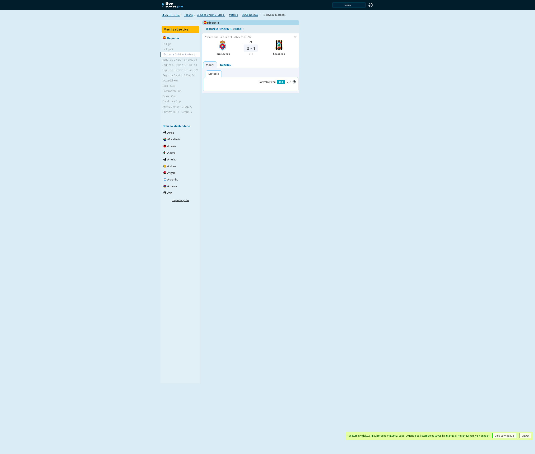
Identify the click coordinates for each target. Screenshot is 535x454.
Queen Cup (169, 96)
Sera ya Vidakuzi (505, 435)
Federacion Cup (172, 91)
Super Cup (169, 85)
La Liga (167, 44)
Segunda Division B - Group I (224, 29)
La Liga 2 (168, 49)
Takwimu (225, 64)
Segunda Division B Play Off (179, 75)
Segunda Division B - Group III (180, 64)
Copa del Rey (170, 80)
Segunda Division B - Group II (180, 59)
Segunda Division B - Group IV (180, 70)
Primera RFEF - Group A (177, 106)
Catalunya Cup (172, 101)
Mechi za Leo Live (176, 29)
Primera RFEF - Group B (177, 111)
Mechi (210, 64)
